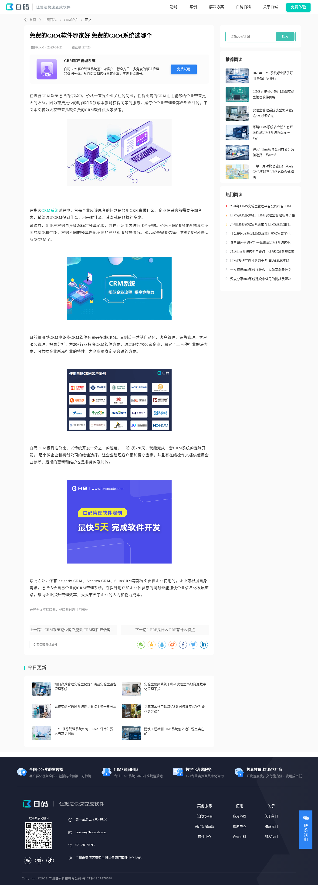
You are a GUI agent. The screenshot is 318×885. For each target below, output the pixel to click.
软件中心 (204, 836)
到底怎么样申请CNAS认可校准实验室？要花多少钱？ (174, 709)
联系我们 (271, 826)
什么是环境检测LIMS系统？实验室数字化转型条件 (262, 233)
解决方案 (216, 7)
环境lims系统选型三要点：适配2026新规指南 (262, 251)
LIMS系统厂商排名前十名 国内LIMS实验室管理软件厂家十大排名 (262, 261)
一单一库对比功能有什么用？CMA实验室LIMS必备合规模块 (274, 171)
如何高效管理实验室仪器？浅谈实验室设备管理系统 (85, 687)
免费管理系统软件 (45, 644)
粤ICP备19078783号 (97, 878)
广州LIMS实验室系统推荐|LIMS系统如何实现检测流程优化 (262, 224)
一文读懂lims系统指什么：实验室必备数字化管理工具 (262, 270)
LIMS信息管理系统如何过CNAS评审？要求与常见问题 (83, 731)
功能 (173, 7)
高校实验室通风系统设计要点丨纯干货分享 (85, 706)
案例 (193, 7)
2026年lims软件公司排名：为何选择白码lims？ (273, 152)
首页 (33, 20)
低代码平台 (204, 816)
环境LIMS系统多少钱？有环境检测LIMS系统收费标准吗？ (273, 132)
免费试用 (183, 69)
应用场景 (239, 816)
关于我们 (271, 816)
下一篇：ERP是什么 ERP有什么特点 (165, 630)
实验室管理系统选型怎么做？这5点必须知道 (274, 113)
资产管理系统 (204, 826)
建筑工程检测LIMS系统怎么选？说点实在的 (174, 731)
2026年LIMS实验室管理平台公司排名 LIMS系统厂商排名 (262, 206)
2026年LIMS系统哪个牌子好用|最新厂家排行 (273, 75)
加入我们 (271, 836)
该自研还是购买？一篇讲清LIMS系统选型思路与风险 (262, 242)
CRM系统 (49, 210)
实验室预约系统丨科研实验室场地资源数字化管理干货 (175, 687)
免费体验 (298, 7)
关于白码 (270, 7)
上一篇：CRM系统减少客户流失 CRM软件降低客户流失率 (73, 630)
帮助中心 (239, 826)
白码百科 (243, 7)
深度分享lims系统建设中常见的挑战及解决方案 (262, 279)
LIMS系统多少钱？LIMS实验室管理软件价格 (273, 94)
